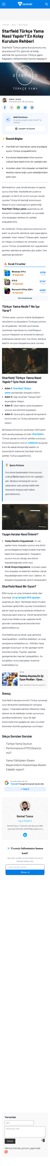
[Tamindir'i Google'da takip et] (25, 785)
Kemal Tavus (15, 99)
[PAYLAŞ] (5, 109)
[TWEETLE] (12, 109)
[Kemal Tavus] (25, 802)
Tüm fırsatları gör (25, 298)
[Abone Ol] (32, 107)
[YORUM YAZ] (25, 109)
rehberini (33, 442)
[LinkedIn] (25, 835)
